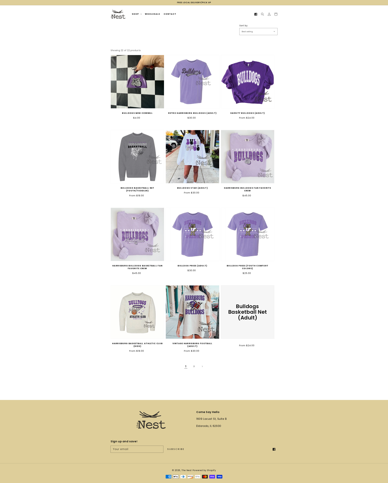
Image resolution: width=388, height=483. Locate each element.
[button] (262, 14)
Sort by (243, 26)
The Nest (186, 470)
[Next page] (202, 366)
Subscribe (175, 449)
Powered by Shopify (204, 470)
